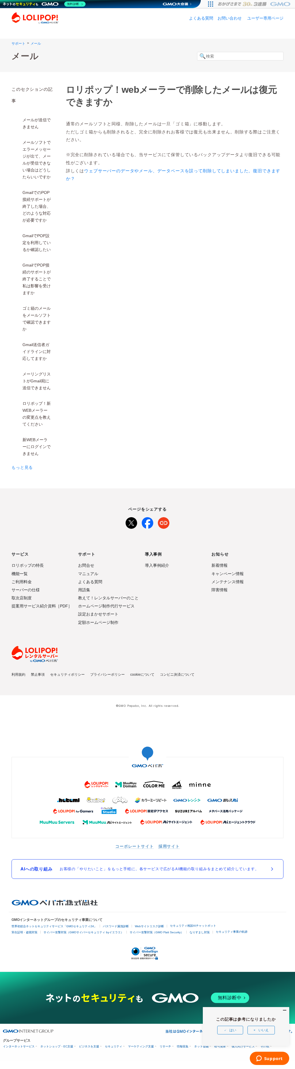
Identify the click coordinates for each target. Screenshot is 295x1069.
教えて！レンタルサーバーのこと (108, 598)
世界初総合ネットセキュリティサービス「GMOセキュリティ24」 (54, 926)
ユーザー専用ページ (265, 18)
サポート (18, 43)
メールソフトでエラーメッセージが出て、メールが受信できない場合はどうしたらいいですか (36, 159)
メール (36, 43)
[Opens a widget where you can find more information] (269, 1059)
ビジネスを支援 (89, 1046)
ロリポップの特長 (28, 565)
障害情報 (219, 590)
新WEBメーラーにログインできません (36, 446)
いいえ (263, 1030)
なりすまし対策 (200, 932)
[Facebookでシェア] (147, 521)
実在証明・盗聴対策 (24, 932)
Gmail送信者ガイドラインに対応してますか (36, 351)
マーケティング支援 (141, 1046)
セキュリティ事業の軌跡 (231, 931)
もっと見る (22, 467)
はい (232, 1030)
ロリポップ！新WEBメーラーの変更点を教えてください (36, 413)
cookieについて (142, 675)
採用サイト (169, 846)
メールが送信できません (36, 123)
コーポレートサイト (134, 846)
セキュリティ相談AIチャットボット (193, 925)
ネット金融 (201, 1046)
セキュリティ (113, 1046)
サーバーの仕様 (26, 590)
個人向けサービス (243, 1046)
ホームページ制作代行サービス (106, 606)
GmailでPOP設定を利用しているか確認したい (36, 242)
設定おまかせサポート (98, 614)
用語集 (84, 590)
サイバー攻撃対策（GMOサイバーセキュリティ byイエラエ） (84, 932)
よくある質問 (201, 18)
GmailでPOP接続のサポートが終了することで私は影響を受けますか (36, 279)
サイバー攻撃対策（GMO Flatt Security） (157, 932)
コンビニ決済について (177, 675)
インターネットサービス (19, 1046)
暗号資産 (220, 1046)
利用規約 (18, 675)
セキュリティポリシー (67, 675)
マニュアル (88, 573)
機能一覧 (20, 573)
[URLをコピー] (163, 521)
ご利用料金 (22, 581)
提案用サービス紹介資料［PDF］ (42, 606)
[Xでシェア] (131, 521)
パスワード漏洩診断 (116, 926)
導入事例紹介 (157, 565)
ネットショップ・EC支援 (56, 1046)
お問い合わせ (230, 18)
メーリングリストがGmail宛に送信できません (36, 381)
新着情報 (219, 565)
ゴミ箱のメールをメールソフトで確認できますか (36, 318)
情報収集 (182, 1046)
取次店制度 (22, 598)
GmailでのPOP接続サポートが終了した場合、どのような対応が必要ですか (36, 206)
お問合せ (86, 565)
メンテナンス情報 (227, 581)
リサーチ (165, 1046)
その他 (264, 1046)
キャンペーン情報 (227, 573)
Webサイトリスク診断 (149, 926)
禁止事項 (38, 675)
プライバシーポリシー (107, 675)
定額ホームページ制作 (98, 622)
